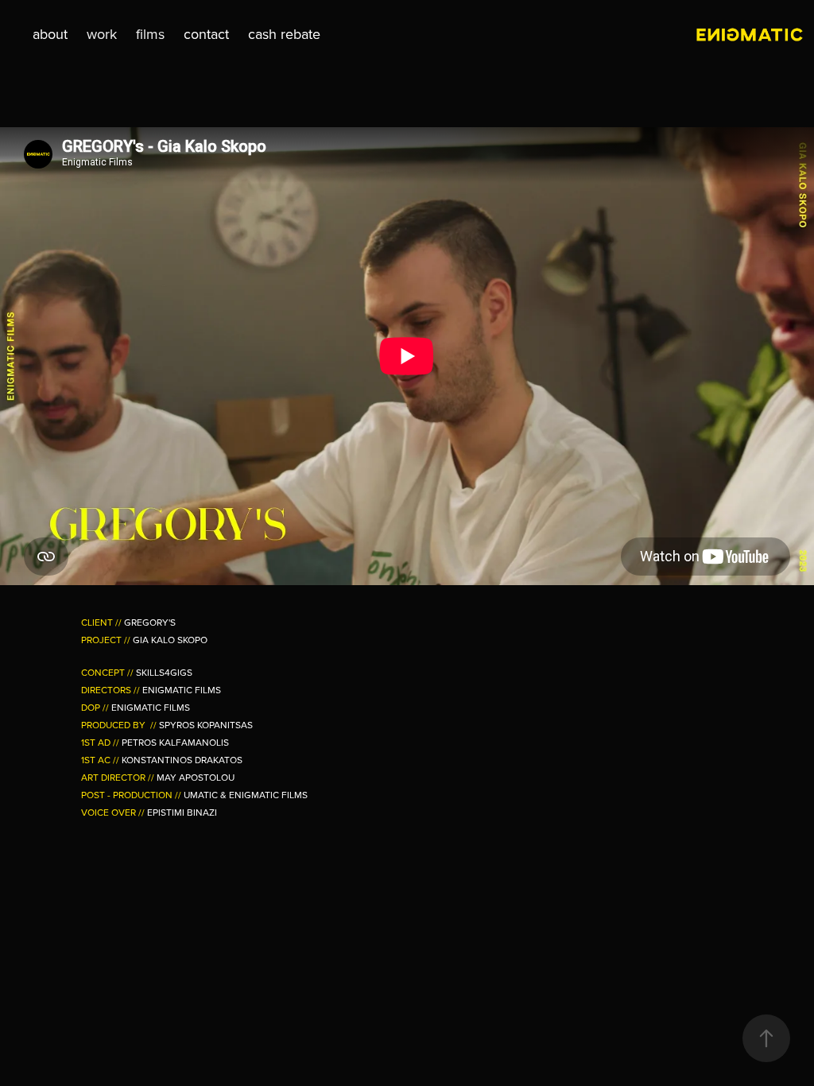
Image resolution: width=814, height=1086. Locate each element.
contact (206, 34)
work (102, 34)
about (50, 34)
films (150, 34)
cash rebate (284, 34)
